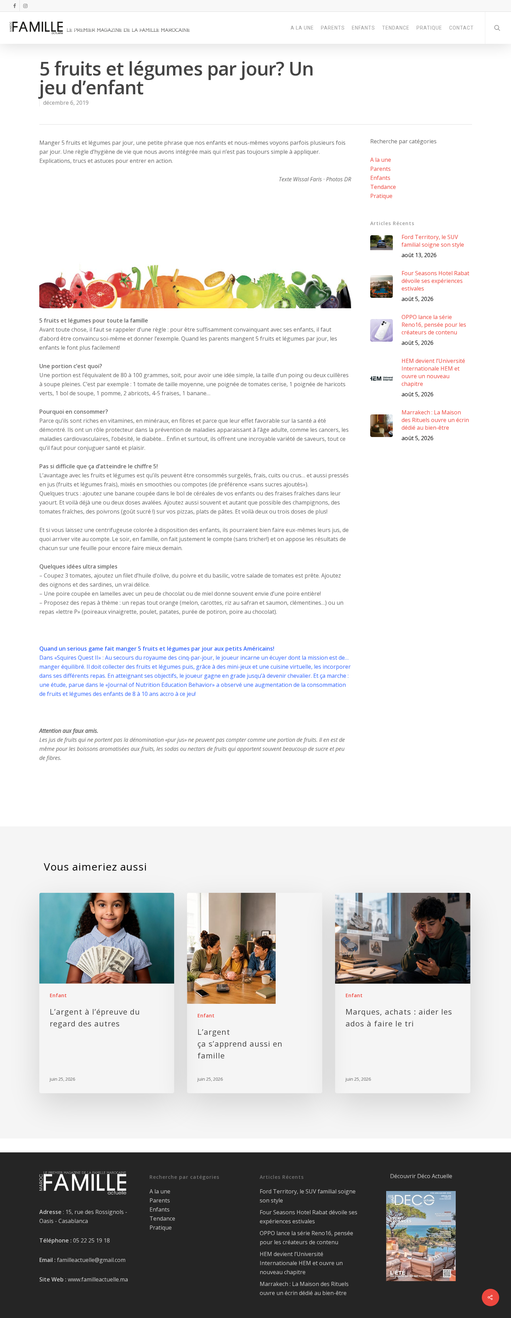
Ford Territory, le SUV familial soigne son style (308, 1196)
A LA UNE (302, 27)
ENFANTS (363, 27)
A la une (380, 160)
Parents (380, 169)
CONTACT (461, 27)
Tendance (383, 187)
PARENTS (333, 27)
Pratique (381, 196)
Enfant (58, 995)
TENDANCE (395, 27)
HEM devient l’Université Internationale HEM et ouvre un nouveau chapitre (301, 1263)
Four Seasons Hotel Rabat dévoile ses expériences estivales (308, 1216)
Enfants (380, 178)
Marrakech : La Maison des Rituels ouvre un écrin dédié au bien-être (304, 1288)
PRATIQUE (429, 27)
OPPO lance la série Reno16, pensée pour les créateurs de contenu (306, 1237)
